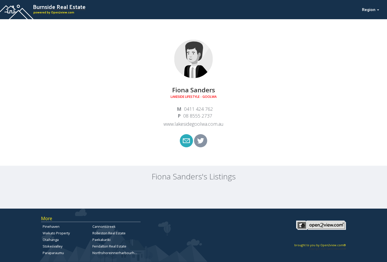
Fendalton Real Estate (109, 246)
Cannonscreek (104, 226)
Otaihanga (51, 239)
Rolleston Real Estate (109, 233)
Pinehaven (51, 226)
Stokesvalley (52, 246)
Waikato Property (56, 233)
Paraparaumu (53, 252)
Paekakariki (101, 239)
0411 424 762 (198, 109)
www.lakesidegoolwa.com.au (193, 124)
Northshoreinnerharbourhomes (117, 252)
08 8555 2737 (197, 116)
